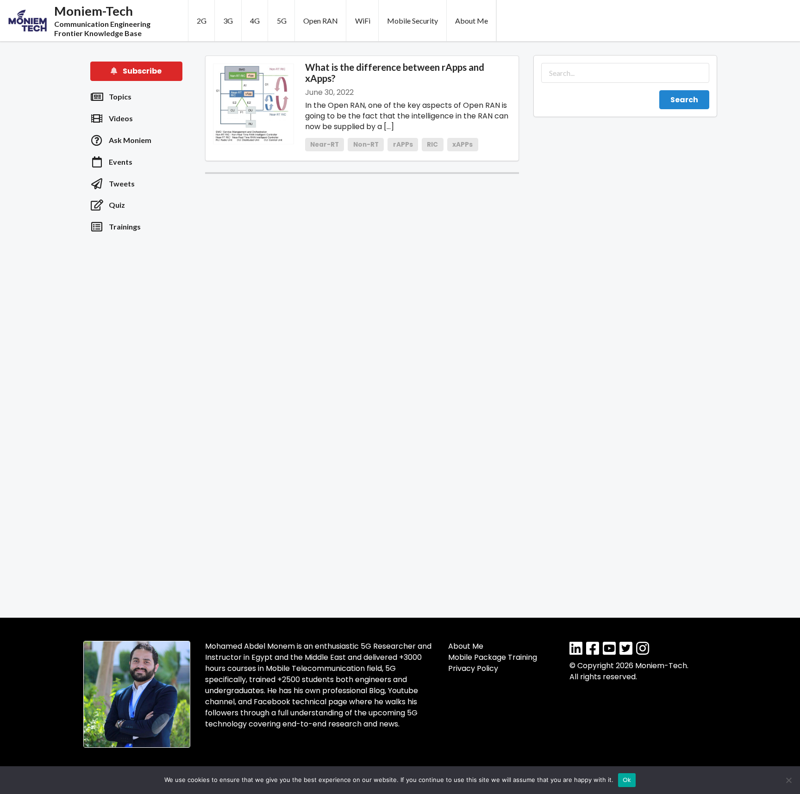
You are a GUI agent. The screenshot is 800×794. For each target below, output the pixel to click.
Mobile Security (412, 20)
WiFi (362, 20)
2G (201, 20)
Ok (627, 779)
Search (684, 99)
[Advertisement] (136, 388)
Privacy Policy (473, 668)
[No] (788, 780)
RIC (432, 144)
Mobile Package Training (492, 657)
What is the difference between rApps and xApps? (394, 73)
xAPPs (462, 144)
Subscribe (141, 71)
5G (282, 20)
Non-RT (366, 144)
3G (228, 20)
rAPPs (403, 144)
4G (255, 20)
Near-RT (324, 144)
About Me (471, 20)
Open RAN (320, 20)
